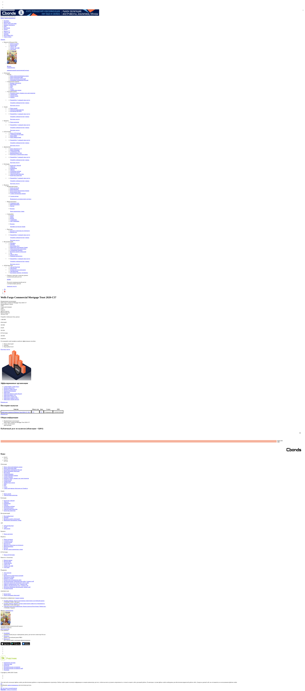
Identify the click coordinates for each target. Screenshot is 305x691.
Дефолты (12, 167)
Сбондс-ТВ (7, 32)
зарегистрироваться (12, 685)
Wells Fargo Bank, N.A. (10, 395)
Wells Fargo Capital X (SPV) (11, 398)
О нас (5, 574)
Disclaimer (6, 670)
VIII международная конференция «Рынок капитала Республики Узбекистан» (25, 606)
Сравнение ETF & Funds (16, 134)
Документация (14, 271)
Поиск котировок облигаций (18, 78)
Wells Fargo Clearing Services (11, 399)
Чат (11, 253)
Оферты (12, 169)
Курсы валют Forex (15, 192)
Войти (2, 18)
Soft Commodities (14, 221)
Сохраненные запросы (16, 250)
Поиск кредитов (14, 122)
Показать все (4, 402)
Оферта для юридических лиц (12, 585)
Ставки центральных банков (18, 193)
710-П (5, 527)
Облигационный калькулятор (18, 249)
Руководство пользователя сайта (12, 580)
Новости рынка (14, 43)
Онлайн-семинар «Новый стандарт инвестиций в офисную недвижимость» (24, 603)
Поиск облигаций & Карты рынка (19, 76)
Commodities (13, 219)
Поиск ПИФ (13, 136)
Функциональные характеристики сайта (15, 581)
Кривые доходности (9, 25)
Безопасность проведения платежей (13, 575)
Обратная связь (8, 664)
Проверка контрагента (16, 256)
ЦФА (5, 26)
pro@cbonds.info (5, 629)
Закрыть (3, 39)
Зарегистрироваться (9, 18)
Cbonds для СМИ (14, 48)
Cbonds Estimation (8, 474)
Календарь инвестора (16, 175)
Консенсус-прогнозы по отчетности (20, 230)
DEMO (9, 279)
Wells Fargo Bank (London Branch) (13, 393)
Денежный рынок (15, 172)
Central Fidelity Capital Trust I (11, 386)
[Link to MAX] (4, 653)
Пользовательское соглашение (12, 667)
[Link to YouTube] (4, 649)
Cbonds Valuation (8, 477)
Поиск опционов (14, 150)
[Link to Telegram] (4, 648)
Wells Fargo (7, 392)
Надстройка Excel (8, 516)
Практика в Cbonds (9, 577)
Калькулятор (7, 594)
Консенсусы (7, 22)
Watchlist (6, 34)
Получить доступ (5, 349)
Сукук (12, 88)
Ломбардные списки (15, 90)
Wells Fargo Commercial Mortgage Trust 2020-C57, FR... (15, 412)
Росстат (12, 206)
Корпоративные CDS (16, 153)
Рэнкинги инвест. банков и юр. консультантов (22, 93)
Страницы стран (14, 203)
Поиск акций (13, 108)
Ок (1, 683)
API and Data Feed (15, 267)
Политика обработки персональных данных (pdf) (17, 587)
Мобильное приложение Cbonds (19, 247)
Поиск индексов (14, 188)
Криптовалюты (14, 189)
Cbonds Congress (19, 598)
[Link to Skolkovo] (9, 660)
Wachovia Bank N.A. (9, 388)
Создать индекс (8, 542)
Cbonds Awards (14, 96)
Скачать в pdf (30, 581)
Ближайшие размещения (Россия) (19, 80)
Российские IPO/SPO (16, 111)
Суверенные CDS (15, 151)
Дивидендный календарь (17, 109)
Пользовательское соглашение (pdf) (13, 668)
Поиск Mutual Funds (15, 137)
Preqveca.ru (7, 639)
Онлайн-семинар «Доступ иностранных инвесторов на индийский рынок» (24, 600)
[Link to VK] (4, 651)
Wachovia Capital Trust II (10, 389)
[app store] (6, 644)
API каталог (13, 268)
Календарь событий (15, 165)
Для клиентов (7, 572)
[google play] (16, 644)
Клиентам (6, 665)
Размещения (13, 168)
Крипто (7, 31)
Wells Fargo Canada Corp (10, 396)
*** (33, 412)
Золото (6, 29)
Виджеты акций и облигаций (18, 251)
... (4, 293)
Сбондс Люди (7, 36)
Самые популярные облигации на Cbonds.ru (16, 488)
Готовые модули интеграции (18, 270)
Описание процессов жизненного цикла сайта (16, 582)
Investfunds (7, 633)
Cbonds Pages (13, 94)
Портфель (6, 20)
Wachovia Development (10, 391)
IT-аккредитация (8, 588)
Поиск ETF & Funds (15, 133)
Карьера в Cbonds (8, 578)
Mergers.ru (6, 636)
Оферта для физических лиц (11, 584)
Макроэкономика (15, 204)
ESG (11, 87)
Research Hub (13, 45)
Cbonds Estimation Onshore (11, 475)
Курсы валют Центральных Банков (19, 190)
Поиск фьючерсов (16, 148)
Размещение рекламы (9, 662)
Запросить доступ (12, 286)
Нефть (12, 217)
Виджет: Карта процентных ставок (13, 549)
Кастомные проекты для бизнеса (19, 272)
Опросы (12, 97)
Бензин (12, 218)
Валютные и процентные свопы (19, 154)
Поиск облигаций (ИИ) (10, 23)
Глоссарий (13, 49)
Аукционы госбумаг (15, 171)
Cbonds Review (8, 563)
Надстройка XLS (8, 35)
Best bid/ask (7, 28)
